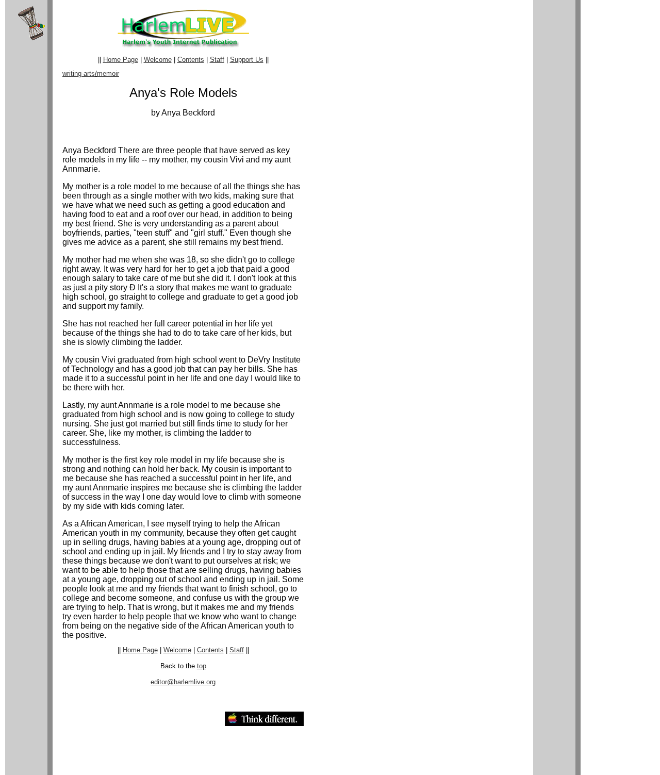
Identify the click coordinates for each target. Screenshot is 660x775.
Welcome (158, 59)
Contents (190, 59)
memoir (108, 73)
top (201, 666)
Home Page (120, 59)
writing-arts (78, 73)
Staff (217, 59)
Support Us (246, 59)
